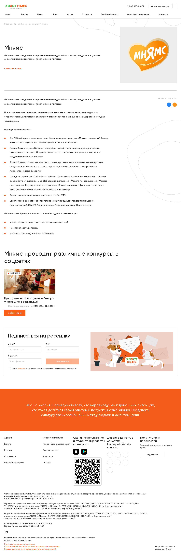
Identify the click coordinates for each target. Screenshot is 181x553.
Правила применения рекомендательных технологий (30, 549)
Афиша (40, 14)
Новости (24, 14)
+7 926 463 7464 (36, 526)
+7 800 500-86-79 (135, 6)
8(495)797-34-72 (22, 508)
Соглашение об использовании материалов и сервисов (32, 546)
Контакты (163, 14)
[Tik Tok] (125, 462)
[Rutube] (110, 470)
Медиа (8, 14)
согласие (21, 369)
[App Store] (76, 452)
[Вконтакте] (169, 105)
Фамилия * (12, 356)
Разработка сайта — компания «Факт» (165, 547)
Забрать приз (15, 313)
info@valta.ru (75, 508)
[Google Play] (84, 452)
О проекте (87, 14)
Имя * (48, 344)
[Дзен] (118, 462)
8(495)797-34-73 (39, 508)
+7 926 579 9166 (44, 523)
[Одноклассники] (175, 105)
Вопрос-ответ (51, 450)
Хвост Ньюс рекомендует (138, 14)
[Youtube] (118, 455)
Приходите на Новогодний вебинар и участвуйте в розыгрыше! (29, 299)
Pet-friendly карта (109, 14)
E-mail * (11, 344)
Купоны (70, 14)
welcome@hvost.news (63, 518)
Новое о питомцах (53, 437)
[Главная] (16, 6)
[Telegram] (110, 462)
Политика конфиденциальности (19, 544)
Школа (55, 14)
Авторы (47, 462)
